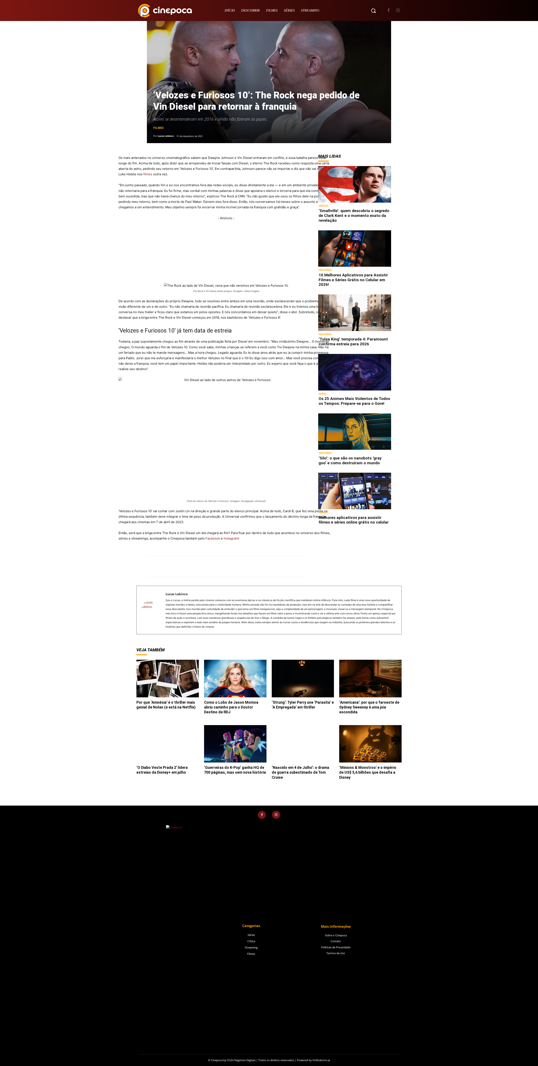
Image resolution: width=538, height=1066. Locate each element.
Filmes (158, 128)
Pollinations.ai (321, 1060)
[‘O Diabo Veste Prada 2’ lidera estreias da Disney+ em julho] (167, 744)
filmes (147, 174)
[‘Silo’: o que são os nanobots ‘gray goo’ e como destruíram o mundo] (354, 431)
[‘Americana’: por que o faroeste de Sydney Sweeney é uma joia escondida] (370, 678)
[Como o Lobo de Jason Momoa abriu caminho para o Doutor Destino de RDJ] (235, 678)
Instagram (231, 538)
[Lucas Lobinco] (151, 610)
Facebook (213, 538)
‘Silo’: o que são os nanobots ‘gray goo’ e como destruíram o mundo (350, 460)
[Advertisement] (226, 250)
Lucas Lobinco (166, 135)
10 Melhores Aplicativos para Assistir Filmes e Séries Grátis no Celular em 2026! (353, 280)
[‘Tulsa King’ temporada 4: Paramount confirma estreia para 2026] (354, 312)
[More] (282, 566)
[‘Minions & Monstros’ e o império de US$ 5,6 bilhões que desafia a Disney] (370, 744)
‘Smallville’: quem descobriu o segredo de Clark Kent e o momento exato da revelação (354, 215)
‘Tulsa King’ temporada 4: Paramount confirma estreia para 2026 (353, 341)
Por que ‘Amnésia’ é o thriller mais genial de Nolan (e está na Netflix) (166, 704)
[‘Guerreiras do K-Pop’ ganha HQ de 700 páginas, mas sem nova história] (235, 744)
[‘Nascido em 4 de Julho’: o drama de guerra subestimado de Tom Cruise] (303, 744)
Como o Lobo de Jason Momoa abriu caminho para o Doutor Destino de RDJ (231, 707)
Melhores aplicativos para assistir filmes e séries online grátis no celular (354, 520)
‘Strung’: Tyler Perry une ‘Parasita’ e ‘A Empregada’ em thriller (303, 704)
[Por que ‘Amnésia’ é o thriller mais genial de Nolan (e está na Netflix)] (167, 678)
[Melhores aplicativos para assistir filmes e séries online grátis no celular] (354, 491)
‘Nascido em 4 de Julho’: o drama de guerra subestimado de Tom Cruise (300, 772)
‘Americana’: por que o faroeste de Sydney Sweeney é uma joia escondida (369, 707)
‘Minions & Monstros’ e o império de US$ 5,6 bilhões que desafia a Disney (367, 772)
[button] (373, 10)
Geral (323, 393)
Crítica (323, 205)
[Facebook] (388, 10)
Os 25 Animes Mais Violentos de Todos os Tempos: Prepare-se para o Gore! (354, 401)
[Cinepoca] (165, 10)
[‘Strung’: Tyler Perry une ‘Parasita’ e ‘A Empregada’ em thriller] (303, 678)
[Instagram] (398, 10)
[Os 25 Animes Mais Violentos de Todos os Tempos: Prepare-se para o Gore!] (354, 372)
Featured (325, 269)
